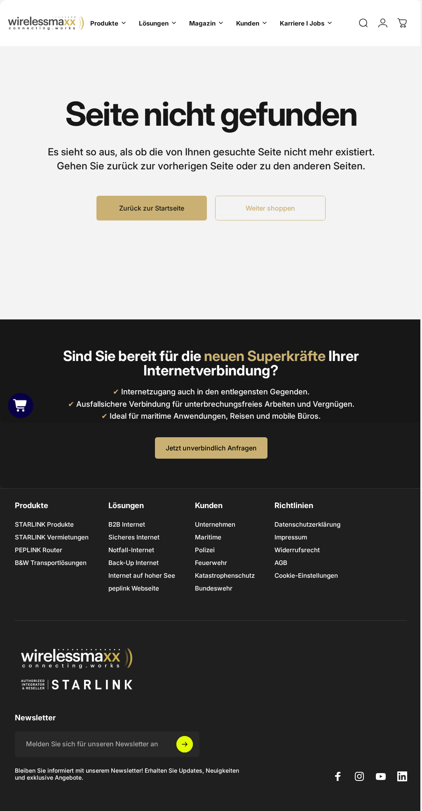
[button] (20, 405)
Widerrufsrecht (297, 550)
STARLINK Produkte (44, 524)
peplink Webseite (133, 588)
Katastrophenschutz (225, 575)
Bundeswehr (213, 588)
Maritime (208, 537)
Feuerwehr (211, 563)
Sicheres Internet (133, 537)
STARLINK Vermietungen (52, 537)
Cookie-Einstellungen (306, 575)
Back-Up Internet (133, 563)
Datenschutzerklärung (307, 524)
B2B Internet (126, 524)
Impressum (290, 537)
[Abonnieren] (184, 744)
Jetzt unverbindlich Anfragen (207, 448)
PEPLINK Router (38, 550)
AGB (280, 563)
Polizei (205, 550)
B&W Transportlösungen (51, 563)
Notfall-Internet (131, 550)
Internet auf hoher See (141, 575)
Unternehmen (215, 524)
